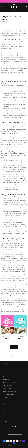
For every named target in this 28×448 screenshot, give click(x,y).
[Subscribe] (23, 421)
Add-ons (4, 373)
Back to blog (14, 355)
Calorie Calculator (7, 388)
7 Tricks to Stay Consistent (8, 394)
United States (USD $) (13, 435)
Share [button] (4, 25)
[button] (1, 7)
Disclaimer (5, 403)
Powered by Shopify (17, 445)
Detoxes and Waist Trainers (9, 382)
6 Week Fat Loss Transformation (10, 370)
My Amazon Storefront (8, 385)
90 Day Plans (5, 376)
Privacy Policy (6, 397)
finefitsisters (12, 445)
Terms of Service (6, 400)
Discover (14, 347)
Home (4, 367)
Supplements (6, 379)
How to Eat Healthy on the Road (10, 391)
